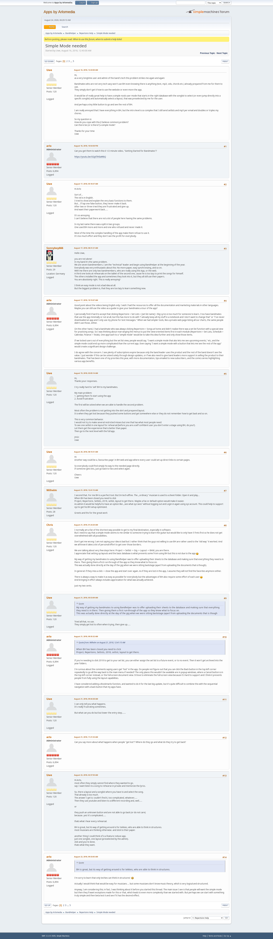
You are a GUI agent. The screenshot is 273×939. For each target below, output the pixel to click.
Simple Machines (63, 936)
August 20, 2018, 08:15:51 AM (86, 452)
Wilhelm (51, 490)
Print (225, 61)
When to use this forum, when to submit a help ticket (97, 39)
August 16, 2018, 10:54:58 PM (86, 146)
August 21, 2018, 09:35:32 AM (86, 636)
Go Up (47, 905)
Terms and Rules (215, 936)
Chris (49, 525)
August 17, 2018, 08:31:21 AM (86, 248)
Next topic (222, 53)
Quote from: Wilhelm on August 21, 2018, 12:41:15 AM (102, 642)
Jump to (187, 917)
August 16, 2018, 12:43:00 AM (86, 70)
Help (204, 936)
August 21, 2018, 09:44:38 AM (86, 699)
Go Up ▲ (227, 936)
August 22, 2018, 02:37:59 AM (86, 775)
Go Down (49, 61)
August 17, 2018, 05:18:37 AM (86, 184)
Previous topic (207, 53)
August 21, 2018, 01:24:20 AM (86, 525)
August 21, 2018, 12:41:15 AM (86, 490)
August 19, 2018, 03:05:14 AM (86, 373)
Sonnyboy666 (54, 248)
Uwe (49, 70)
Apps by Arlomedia (59, 12)
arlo (49, 146)
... (71, 61)
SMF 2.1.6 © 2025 (49, 936)
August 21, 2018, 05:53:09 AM (86, 597)
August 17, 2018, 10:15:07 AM (86, 300)
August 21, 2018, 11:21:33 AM (86, 737)
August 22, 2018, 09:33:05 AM (86, 856)
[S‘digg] (47, 95)
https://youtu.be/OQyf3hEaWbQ (90, 156)
